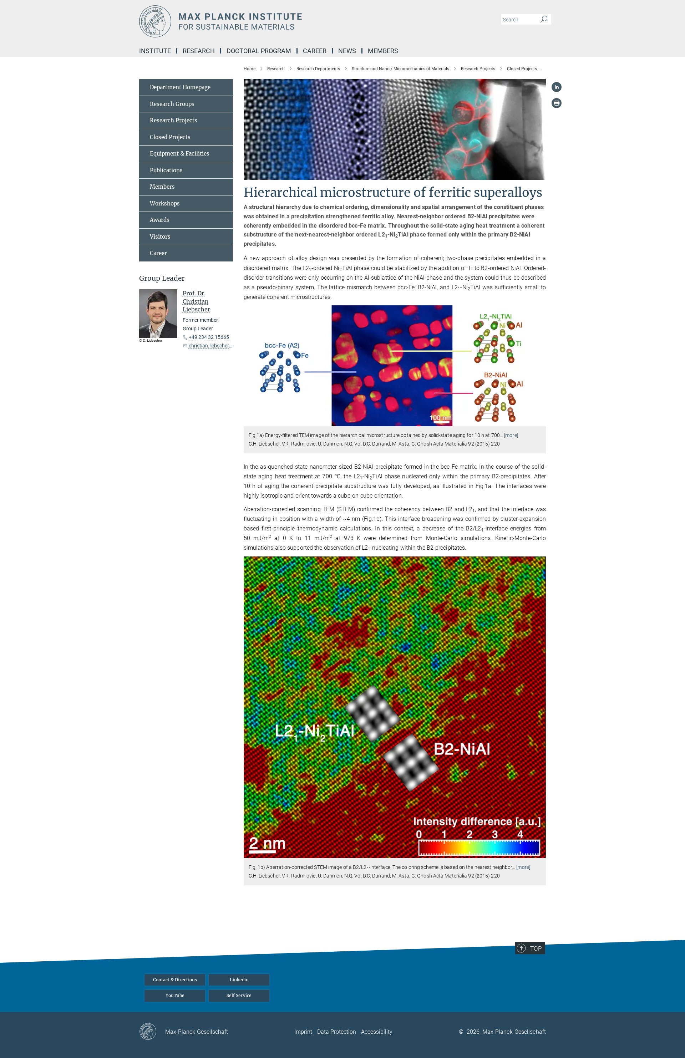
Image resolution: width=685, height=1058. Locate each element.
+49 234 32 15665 (209, 337)
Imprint (303, 1031)
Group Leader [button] (162, 278)
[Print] (556, 103)
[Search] (544, 20)
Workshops (165, 203)
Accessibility (376, 1031)
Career (158, 253)
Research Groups (172, 104)
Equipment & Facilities (179, 153)
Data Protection (336, 1031)
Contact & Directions (175, 979)
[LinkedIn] (556, 87)
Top (536, 948)
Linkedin (239, 979)
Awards (159, 220)
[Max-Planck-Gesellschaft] (152, 1032)
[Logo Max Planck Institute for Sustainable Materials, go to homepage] (273, 21)
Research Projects (173, 120)
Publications (166, 170)
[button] (539, 421)
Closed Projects (170, 137)
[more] (511, 435)
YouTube (175, 995)
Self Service (239, 995)
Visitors (160, 236)
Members (162, 186)
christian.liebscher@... (213, 346)
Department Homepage (180, 87)
